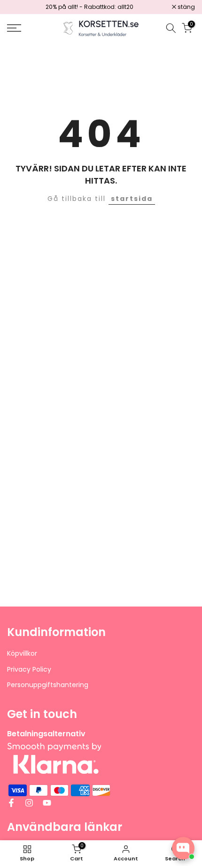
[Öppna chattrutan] (183, 848)
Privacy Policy (29, 669)
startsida (132, 198)
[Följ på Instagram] (29, 802)
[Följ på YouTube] (47, 802)
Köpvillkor (22, 653)
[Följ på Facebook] (11, 802)
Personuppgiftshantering (47, 685)
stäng (185, 7)
